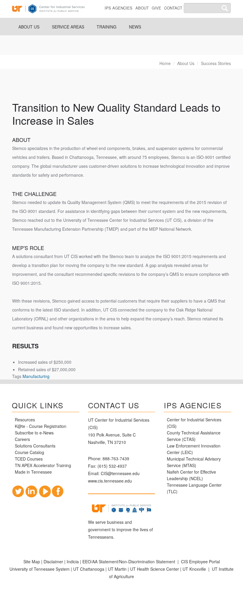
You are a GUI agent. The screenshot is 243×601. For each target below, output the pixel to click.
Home (165, 63)
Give (156, 8)
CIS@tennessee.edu (120, 473)
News (135, 27)
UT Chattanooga (88, 569)
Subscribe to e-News (34, 433)
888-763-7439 (116, 458)
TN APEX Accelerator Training (43, 465)
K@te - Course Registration (40, 426)
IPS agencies (118, 8)
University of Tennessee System (39, 569)
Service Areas (68, 27)
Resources (25, 420)
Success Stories (216, 63)
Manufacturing (36, 376)
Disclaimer (53, 561)
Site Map (31, 561)
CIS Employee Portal (200, 561)
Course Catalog (30, 452)
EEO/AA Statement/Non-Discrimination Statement (128, 561)
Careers (22, 439)
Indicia (73, 561)
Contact (173, 8)
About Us (28, 27)
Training (106, 27)
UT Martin (117, 569)
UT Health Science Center (154, 569)
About (142, 8)
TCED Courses (29, 459)
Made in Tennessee (33, 472)
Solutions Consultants (35, 446)
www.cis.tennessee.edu (110, 481)
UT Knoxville (194, 569)
